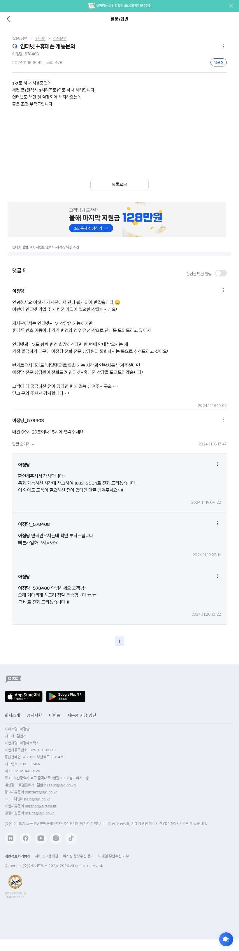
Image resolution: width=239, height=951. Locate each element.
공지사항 (34, 715)
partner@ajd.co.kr (41, 806)
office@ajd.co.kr (39, 813)
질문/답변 (20, 38)
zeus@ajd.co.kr (61, 785)
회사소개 (12, 715)
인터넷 (40, 38)
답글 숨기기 (24, 444)
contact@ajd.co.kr (41, 792)
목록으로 (119, 184)
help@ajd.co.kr (37, 799)
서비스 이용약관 (46, 856)
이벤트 (54, 715)
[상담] (226, 939)
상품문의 (60, 38)
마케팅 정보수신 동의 (78, 856)
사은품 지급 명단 (81, 715)
